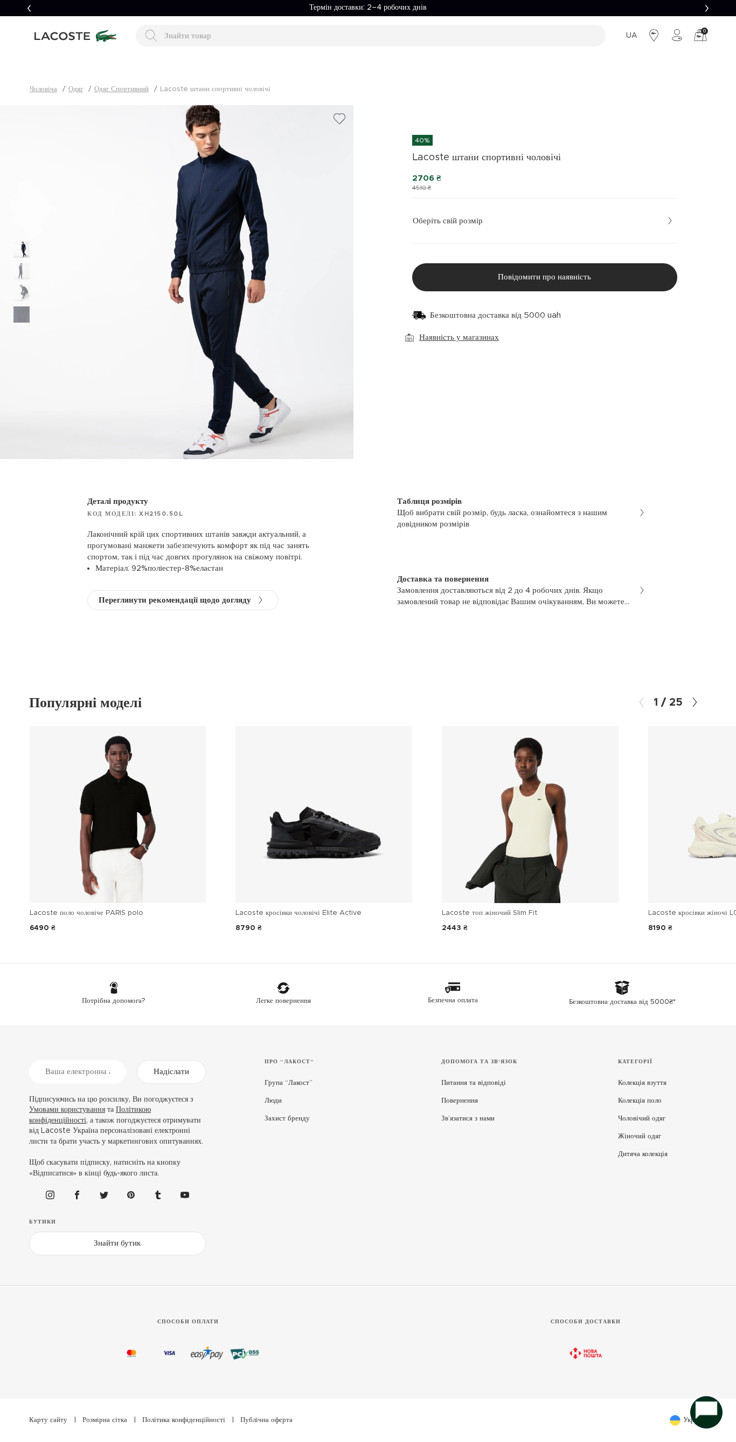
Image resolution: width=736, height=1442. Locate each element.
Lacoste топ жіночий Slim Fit (489, 913)
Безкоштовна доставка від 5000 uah (495, 315)
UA (631, 35)
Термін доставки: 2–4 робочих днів (368, 7)
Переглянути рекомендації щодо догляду (175, 600)
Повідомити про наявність (544, 277)
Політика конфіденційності (183, 1420)
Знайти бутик (117, 1243)
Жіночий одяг (639, 1136)
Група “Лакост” (289, 1082)
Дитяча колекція (643, 1154)
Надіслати (171, 1072)
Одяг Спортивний (121, 89)
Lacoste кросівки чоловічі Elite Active (298, 913)
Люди (273, 1100)
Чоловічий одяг (641, 1118)
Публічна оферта (266, 1420)
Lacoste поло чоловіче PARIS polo (86, 913)
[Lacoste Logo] (77, 35)
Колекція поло (640, 1100)
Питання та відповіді (473, 1082)
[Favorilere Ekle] (339, 119)
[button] (29, 8)
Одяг (75, 89)
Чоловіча (43, 89)
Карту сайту (48, 1420)
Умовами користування (67, 1109)
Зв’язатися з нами (468, 1118)
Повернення (459, 1100)
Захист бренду (287, 1118)
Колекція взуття (642, 1082)
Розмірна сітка (104, 1420)
